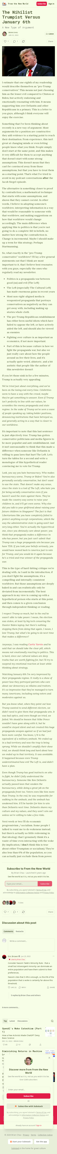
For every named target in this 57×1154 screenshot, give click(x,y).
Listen (51, 34)
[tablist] (13, 931)
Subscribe (42, 4)
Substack (15, 1148)
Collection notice (45, 1135)
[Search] (52, 1021)
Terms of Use (41, 1112)
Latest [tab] (12, 1021)
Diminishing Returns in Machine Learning (22, 1053)
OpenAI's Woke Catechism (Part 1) (21, 1030)
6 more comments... (10, 1007)
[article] (28, 1036)
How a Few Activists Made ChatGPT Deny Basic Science (21, 1036)
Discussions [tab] (22, 1021)
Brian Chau (13, 32)
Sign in (51, 4)
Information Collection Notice (33, 1115)
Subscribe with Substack (30, 1106)
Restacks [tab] (19, 931)
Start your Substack (21, 1141)
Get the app (41, 1141)
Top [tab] (5, 1021)
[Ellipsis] (53, 956)
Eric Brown (13, 956)
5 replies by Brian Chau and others (25, 995)
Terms (33, 1135)
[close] (49, 1058)
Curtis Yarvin (35, 644)
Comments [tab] (8, 931)
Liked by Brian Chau (18, 959)
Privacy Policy (28, 1118)
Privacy (26, 1135)
